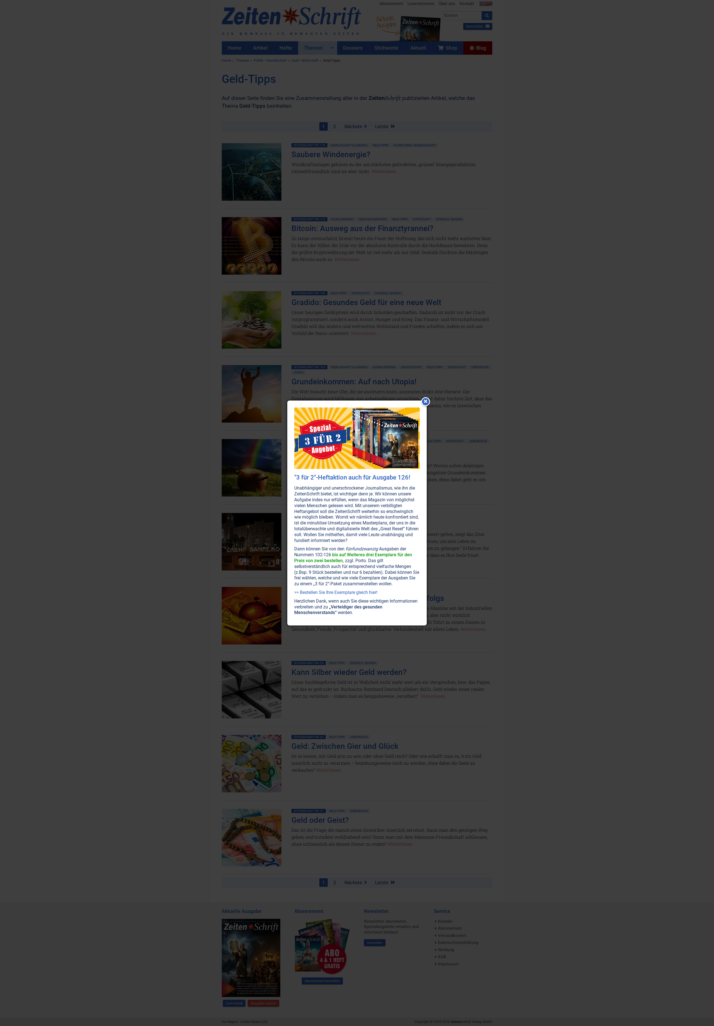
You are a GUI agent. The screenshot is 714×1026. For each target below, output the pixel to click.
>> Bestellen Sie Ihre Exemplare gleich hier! (335, 592)
